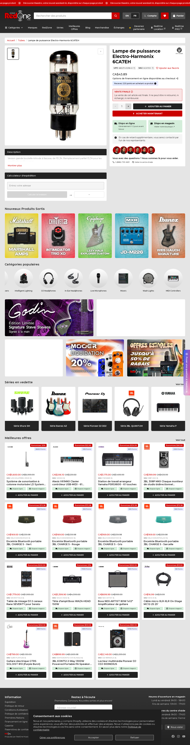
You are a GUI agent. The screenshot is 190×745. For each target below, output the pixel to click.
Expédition (10, 702)
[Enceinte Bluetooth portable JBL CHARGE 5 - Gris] (118, 520)
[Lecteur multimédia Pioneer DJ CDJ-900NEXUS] (118, 640)
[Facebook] (173, 736)
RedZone (47, 27)
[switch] (131, 15)
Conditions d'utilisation (16, 710)
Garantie (9, 725)
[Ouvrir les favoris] (165, 15)
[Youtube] (183, 736)
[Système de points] (155, 83)
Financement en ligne (16, 721)
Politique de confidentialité (19, 713)
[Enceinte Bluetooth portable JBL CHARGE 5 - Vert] (26, 520)
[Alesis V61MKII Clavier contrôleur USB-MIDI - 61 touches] (72, 460)
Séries (60, 27)
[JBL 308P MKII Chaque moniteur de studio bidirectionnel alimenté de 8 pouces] (163, 460)
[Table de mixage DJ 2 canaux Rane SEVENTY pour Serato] (26, 580)
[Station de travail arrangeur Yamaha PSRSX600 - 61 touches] (118, 460)
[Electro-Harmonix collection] (179, 51)
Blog (87, 27)
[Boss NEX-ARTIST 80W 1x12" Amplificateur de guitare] (118, 580)
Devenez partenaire (139, 27)
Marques (32, 27)
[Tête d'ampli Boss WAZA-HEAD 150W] (72, 580)
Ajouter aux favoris (169, 68)
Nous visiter (177, 727)
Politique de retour (14, 706)
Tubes (21, 40)
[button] (31, 478)
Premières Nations (14, 717)
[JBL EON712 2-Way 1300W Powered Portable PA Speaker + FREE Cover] (72, 640)
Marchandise (102, 27)
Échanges (119, 27)
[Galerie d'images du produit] (14, 139)
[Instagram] (178, 736)
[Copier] (134, 68)
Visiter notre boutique (164, 126)
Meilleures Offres (74, 27)
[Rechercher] (116, 15)
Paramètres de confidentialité (20, 729)
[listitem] (21, 235)
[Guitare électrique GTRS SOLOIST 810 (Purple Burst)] (26, 640)
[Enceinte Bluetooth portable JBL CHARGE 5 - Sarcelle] (163, 520)
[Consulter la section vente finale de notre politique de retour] (132, 92)
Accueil (11, 40)
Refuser (134, 737)
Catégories (14, 27)
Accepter (93, 737)
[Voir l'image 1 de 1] (13, 54)
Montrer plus (15, 165)
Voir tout (180, 384)
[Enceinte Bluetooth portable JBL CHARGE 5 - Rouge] (72, 520)
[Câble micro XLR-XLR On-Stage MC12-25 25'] (163, 580)
